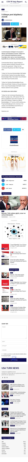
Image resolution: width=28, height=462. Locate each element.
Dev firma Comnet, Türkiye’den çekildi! (15, 400)
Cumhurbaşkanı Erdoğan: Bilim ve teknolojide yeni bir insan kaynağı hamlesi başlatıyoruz (18, 309)
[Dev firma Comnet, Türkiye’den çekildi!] (5, 402)
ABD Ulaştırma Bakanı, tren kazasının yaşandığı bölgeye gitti (17, 386)
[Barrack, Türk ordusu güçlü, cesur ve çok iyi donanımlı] (14, 203)
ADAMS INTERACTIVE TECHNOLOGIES (10, 460)
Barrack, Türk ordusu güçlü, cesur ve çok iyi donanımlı (14, 214)
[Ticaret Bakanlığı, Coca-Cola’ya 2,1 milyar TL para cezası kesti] (5, 247)
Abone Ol (24, 188)
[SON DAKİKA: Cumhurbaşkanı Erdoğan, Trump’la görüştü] (5, 394)
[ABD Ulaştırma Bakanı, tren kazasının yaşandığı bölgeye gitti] (5, 387)
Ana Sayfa (3, 5)
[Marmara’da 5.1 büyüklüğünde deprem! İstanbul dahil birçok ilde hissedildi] (5, 431)
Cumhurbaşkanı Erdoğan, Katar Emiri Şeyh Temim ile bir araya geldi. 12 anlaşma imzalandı (18, 422)
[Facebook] (3, 378)
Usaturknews (9, 20)
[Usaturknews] (3, 20)
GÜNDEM (12, 418)
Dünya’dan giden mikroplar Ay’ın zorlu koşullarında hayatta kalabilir (18, 261)
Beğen (25, 180)
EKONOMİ (12, 425)
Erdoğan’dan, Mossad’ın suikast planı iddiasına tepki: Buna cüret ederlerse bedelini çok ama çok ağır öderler (18, 414)
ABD (7, 5)
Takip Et (24, 184)
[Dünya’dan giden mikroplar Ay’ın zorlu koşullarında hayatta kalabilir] (5, 262)
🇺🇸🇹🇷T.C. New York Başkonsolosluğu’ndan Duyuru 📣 (18, 253)
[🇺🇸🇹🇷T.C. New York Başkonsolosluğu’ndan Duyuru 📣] (5, 254)
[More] (21, 23)
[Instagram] (5, 378)
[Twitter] (7, 378)
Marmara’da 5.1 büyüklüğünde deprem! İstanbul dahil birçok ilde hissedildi (18, 430)
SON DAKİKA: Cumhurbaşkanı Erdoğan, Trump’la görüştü (18, 392)
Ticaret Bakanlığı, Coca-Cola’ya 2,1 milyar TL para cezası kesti (18, 245)
